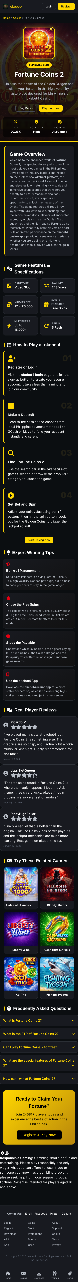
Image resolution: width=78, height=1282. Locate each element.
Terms (56, 1239)
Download (10, 1233)
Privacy (56, 1244)
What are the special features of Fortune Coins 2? (38, 1062)
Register (66, 6)
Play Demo (26, 108)
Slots (31, 1228)
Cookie (56, 1233)
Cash (31, 1244)
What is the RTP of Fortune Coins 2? (31, 1034)
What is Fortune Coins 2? (22, 1020)
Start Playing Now (39, 539)
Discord (66, 1213)
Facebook (41, 1213)
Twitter (54, 1213)
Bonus (32, 1239)
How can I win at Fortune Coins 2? (29, 1079)
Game (31, 1222)
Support (57, 1228)
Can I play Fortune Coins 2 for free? (30, 1047)
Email (28, 1213)
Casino (17, 17)
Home (6, 17)
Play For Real (50, 108)
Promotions (35, 1233)
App (6, 1244)
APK (6, 1239)
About (56, 1222)
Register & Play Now (39, 1135)
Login (48, 6)
